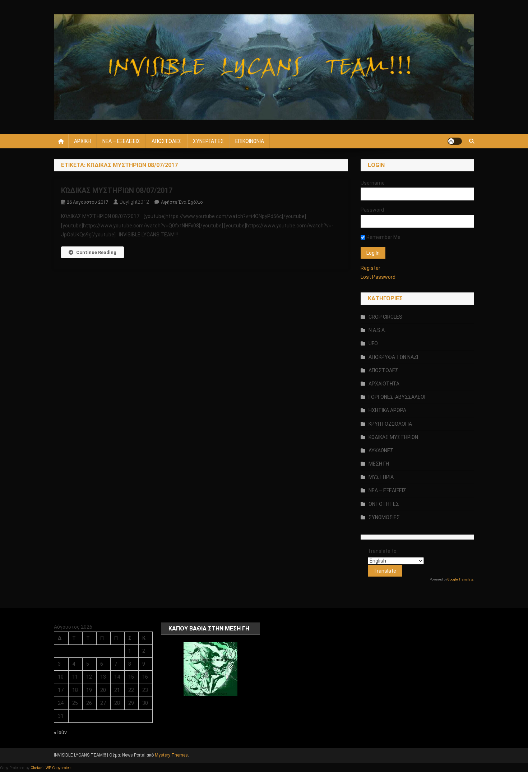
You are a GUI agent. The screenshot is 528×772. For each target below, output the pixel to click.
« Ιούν (60, 732)
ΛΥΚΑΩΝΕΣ (381, 450)
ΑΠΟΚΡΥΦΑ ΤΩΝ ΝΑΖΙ (393, 357)
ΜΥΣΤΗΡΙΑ (381, 477)
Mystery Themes (171, 755)
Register (370, 268)
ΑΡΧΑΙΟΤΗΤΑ (384, 384)
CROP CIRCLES (385, 317)
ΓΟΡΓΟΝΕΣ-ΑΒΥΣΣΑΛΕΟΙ (397, 397)
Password (372, 210)
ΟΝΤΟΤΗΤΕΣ (384, 504)
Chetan (36, 768)
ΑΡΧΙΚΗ (82, 141)
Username (373, 183)
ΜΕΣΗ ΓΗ (379, 464)
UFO (373, 343)
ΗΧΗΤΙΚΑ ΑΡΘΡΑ (387, 410)
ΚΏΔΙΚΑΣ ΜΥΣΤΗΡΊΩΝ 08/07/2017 (117, 190)
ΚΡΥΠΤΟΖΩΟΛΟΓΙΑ (390, 424)
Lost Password (378, 277)
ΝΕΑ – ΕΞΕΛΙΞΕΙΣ (121, 141)
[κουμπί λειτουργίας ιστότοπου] (455, 141)
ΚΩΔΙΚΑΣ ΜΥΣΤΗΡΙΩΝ (393, 437)
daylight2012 (134, 202)
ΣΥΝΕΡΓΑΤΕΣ (208, 141)
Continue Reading (96, 252)
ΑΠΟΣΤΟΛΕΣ (166, 141)
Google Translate (460, 579)
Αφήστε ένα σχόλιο (182, 202)
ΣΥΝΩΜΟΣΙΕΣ (384, 517)
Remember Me (382, 237)
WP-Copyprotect (58, 768)
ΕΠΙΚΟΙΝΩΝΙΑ (249, 141)
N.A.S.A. (377, 330)
